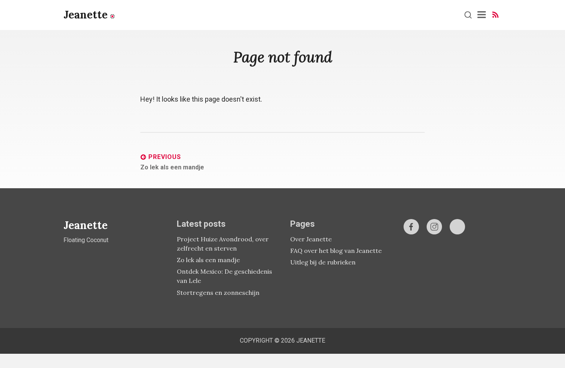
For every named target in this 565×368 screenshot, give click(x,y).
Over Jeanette (311, 239)
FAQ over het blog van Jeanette (336, 250)
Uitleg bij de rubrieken (323, 262)
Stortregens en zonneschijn (218, 292)
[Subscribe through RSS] (495, 14)
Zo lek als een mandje (208, 260)
